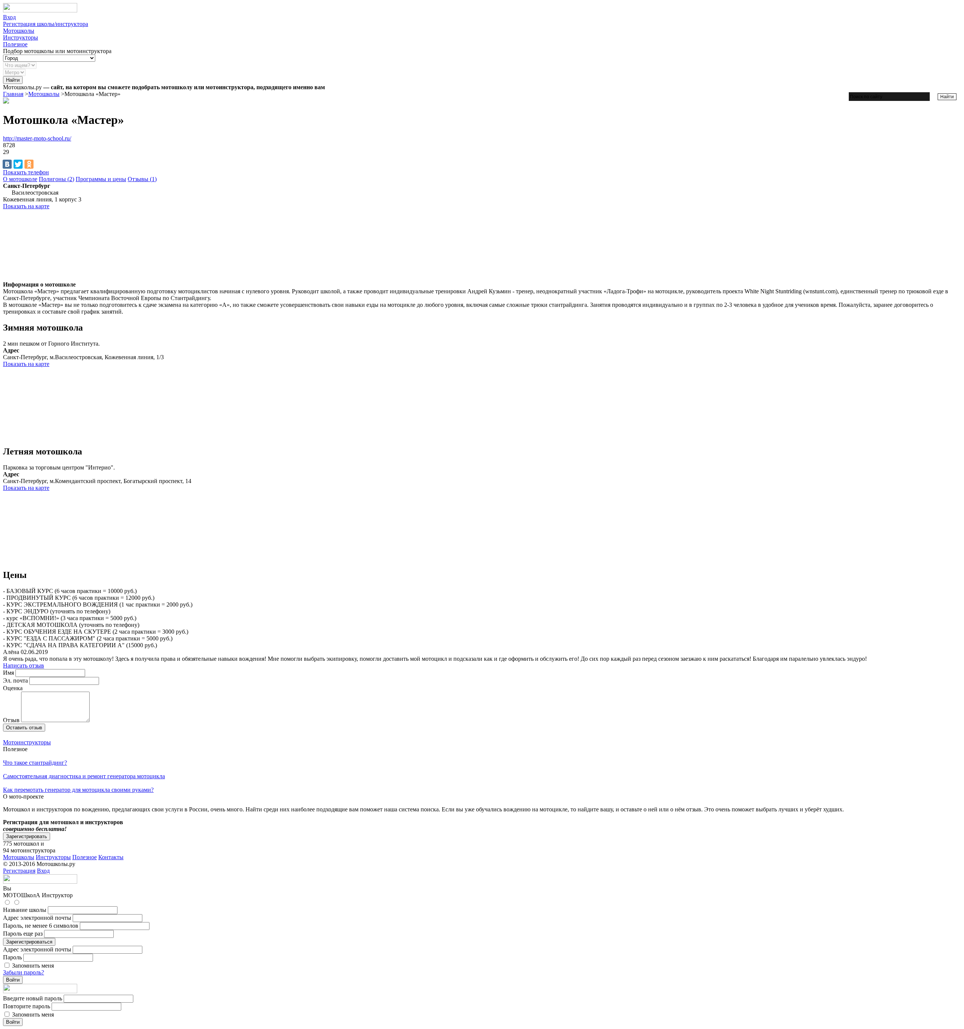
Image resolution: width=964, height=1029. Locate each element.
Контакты (111, 857)
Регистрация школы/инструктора (45, 24)
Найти (13, 80)
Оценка (13, 688)
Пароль (12, 957)
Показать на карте (26, 206)
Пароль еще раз (23, 933)
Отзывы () (142, 179)
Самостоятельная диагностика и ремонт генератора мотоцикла (84, 776)
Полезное (15, 44)
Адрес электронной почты (37, 918)
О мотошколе (20, 179)
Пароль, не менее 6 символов (40, 925)
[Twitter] (18, 164)
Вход (9, 17)
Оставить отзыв (24, 727)
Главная (13, 94)
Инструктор (57, 895)
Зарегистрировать (26, 836)
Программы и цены (101, 179)
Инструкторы (20, 37)
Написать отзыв (23, 665)
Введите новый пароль (32, 998)
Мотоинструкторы (27, 742)
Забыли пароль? (23, 972)
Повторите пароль (26, 1006)
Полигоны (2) (56, 179)
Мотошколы (18, 30)
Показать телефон (26, 172)
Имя (8, 672)
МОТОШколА (21, 895)
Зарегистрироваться (29, 942)
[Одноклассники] (29, 164)
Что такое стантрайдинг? (35, 762)
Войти (13, 980)
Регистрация (19, 870)
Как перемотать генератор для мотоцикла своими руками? (78, 790)
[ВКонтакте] (7, 164)
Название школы (24, 910)
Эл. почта (15, 680)
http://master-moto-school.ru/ (37, 138)
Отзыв (11, 720)
